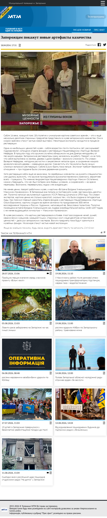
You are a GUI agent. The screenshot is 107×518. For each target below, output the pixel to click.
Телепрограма (96, 16)
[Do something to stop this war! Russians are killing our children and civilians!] (6, 12)
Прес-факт (99, 30)
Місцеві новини (82, 30)
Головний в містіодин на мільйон (13, 30)
